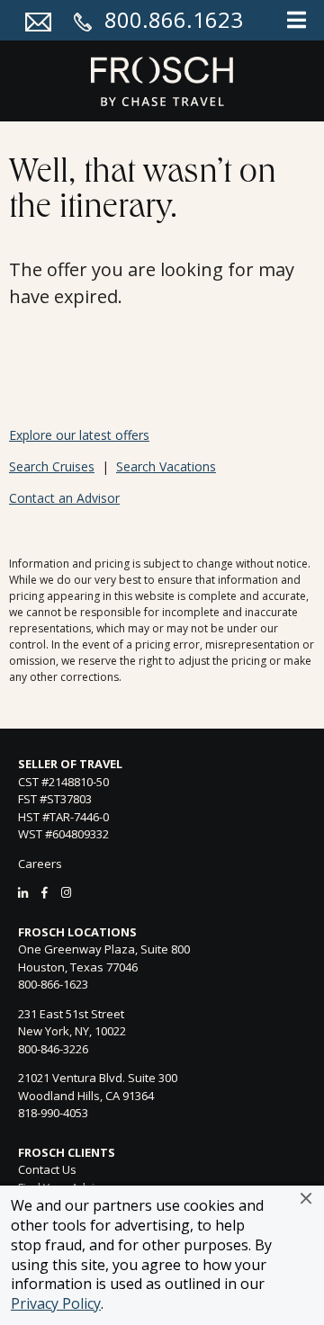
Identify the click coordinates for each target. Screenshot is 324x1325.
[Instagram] (66, 892)
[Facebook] (44, 892)
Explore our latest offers (79, 434)
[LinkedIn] (23, 892)
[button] (306, 1198)
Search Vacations (166, 466)
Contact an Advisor (64, 497)
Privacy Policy (56, 1303)
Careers (40, 863)
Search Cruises (51, 466)
